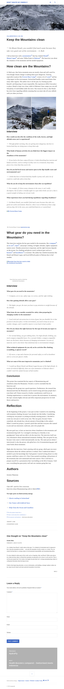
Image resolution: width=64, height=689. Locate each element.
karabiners (19, 252)
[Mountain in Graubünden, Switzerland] (19, 113)
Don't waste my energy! (17, 2)
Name (8, 616)
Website (9, 632)
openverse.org (25, 227)
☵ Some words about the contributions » (17, 514)
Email (8, 624)
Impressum (21, 680)
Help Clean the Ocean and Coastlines (21, 507)
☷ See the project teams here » (14, 512)
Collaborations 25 (12, 36)
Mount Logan (11, 58)
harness (9, 252)
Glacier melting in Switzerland (19, 498)
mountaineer (27, 56)
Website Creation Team (36, 680)
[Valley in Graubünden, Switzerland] (44, 113)
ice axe (11, 245)
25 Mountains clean (12, 524)
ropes (16, 245)
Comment (9, 592)
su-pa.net (12, 686)
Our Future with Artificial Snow (19, 503)
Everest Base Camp (28, 77)
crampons (52, 243)
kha (22, 36)
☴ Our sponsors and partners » (14, 517)
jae (19, 36)
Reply (55, 571)
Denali (45, 56)
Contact (27, 680)
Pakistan (37, 58)
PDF (38, 489)
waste (49, 77)
